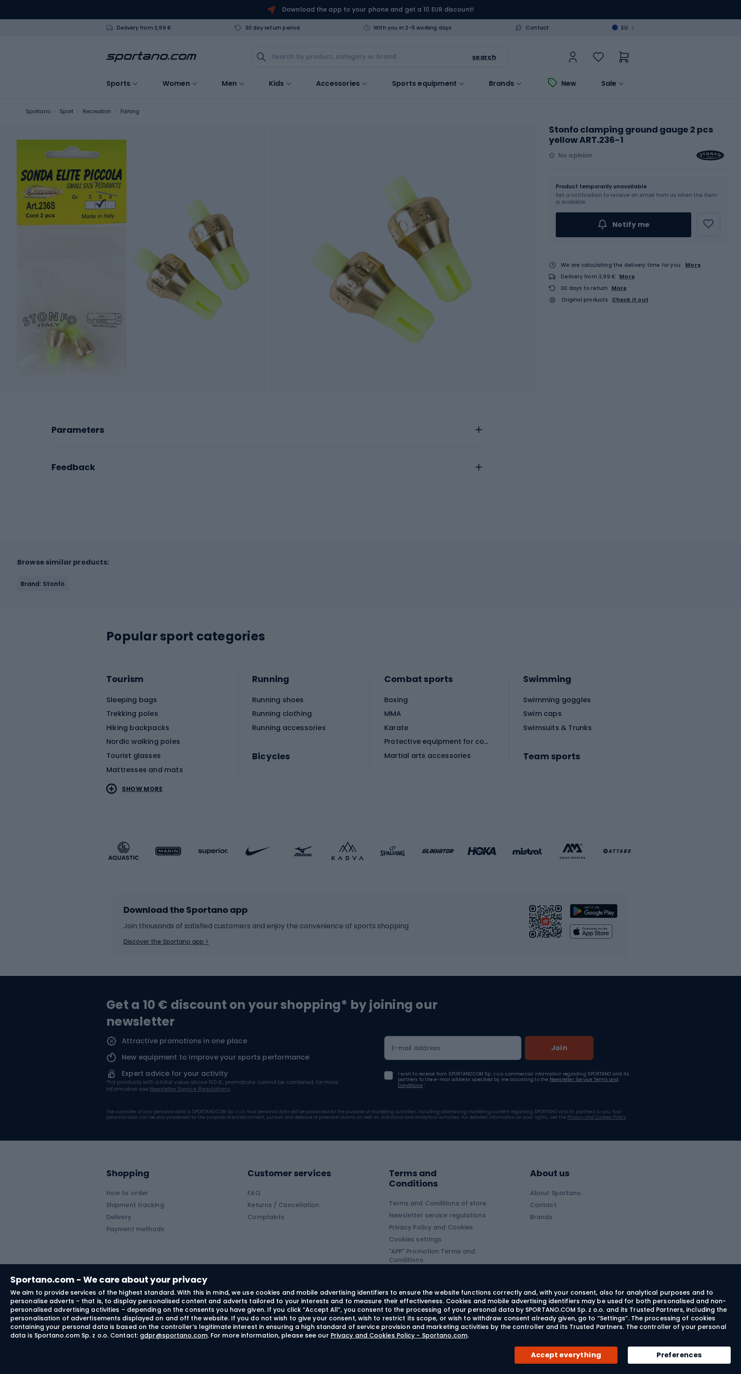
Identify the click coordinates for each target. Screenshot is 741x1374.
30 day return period (272, 27)
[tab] (267, 427)
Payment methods (135, 1229)
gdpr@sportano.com (174, 1335)
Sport (67, 111)
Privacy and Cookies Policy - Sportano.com (399, 1335)
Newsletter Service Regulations (190, 1089)
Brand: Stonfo (43, 584)
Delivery (118, 1217)
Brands (501, 83)
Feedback (73, 467)
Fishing (130, 111)
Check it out (630, 299)
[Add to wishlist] (708, 224)
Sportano (38, 111)
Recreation (97, 111)
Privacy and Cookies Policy (596, 1117)
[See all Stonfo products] (710, 155)
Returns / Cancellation (283, 1205)
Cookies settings (415, 1239)
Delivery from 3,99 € (144, 27)
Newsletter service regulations (437, 1215)
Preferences (679, 1355)
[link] (573, 57)
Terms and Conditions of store (438, 1203)
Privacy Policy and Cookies (431, 1227)
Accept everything (566, 1355)
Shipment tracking (135, 1205)
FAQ (253, 1193)
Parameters (77, 430)
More (693, 265)
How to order (127, 1193)
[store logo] (151, 57)
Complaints (265, 1217)
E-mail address (416, 1048)
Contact (537, 27)
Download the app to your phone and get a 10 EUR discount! (378, 9)
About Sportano (555, 1193)
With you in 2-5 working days (413, 27)
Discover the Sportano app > (166, 941)
